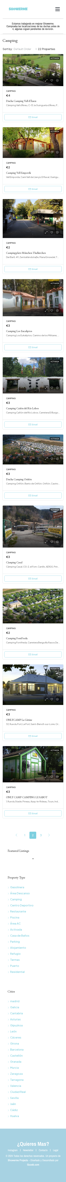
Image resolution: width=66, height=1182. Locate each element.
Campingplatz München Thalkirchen (26, 253)
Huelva (14, 1116)
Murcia (14, 1067)
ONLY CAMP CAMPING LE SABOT (27, 797)
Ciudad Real (18, 1092)
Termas (15, 959)
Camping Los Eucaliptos (19, 331)
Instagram (13, 1150)
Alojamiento (18, 947)
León (13, 1031)
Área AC (15, 923)
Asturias (15, 1019)
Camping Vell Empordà (18, 173)
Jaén (13, 1104)
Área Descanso (20, 893)
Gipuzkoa (16, 1025)
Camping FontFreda (17, 638)
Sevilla (14, 1098)
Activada (16, 929)
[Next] (49, 835)
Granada (15, 1061)
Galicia (14, 1007)
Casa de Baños (19, 935)
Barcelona (17, 1049)
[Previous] (16, 835)
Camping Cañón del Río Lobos (22, 408)
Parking (15, 941)
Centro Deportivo (22, 905)
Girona (14, 1043)
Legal (55, 1150)
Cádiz (14, 1110)
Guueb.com (33, 1164)
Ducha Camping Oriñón (19, 479)
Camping (16, 899)
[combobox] (25, 49)
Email (35, 117)
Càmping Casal (14, 562)
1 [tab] (34, 860)
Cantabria (16, 1013)
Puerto (14, 965)
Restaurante (18, 911)
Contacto (43, 1150)
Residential (17, 972)
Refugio (15, 953)
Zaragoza (16, 1073)
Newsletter (28, 1150)
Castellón (16, 1055)
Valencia (15, 1086)
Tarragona (17, 1079)
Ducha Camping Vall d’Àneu (21, 101)
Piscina (14, 917)
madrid (14, 1001)
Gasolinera (17, 887)
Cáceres (15, 1037)
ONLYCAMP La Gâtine (19, 720)
